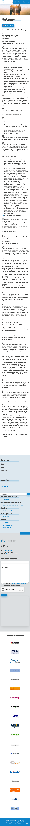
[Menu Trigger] (27, 823)
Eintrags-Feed (7, 524)
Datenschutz (18, 823)
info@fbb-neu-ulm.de (11, 554)
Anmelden (6, 522)
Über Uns (4, 464)
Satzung (4, 467)
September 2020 (8, 511)
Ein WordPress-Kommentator (11, 505)
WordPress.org (7, 527)
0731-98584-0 (8, 550)
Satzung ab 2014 (8, 25)
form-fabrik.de (22, 822)
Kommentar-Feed (8, 525)
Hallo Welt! (6, 499)
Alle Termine (4, 486)
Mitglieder (4, 470)
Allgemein (6, 516)
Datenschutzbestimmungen (19, 583)
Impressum (11, 823)
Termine (5, 480)
